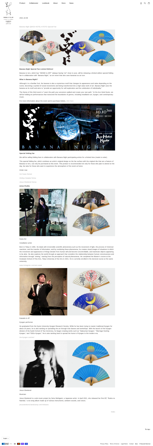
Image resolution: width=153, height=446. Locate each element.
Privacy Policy (104, 443)
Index (113, 412)
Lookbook (45, 3)
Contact (131, 443)
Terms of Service (114, 443)
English (5, 438)
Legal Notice (124, 443)
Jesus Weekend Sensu (27, 182)
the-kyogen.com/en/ (26, 337)
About (55, 3)
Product (22, 3)
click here (69, 101)
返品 (136, 443)
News (71, 3)
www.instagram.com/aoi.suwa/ (30, 265)
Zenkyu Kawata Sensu (27, 178)
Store (64, 3)
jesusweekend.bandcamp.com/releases (34, 404)
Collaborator (33, 3)
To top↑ (148, 429)
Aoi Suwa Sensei (25, 174)
